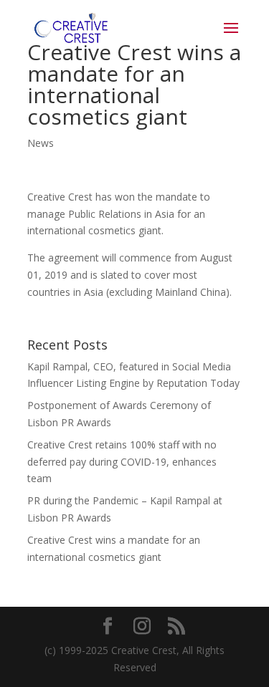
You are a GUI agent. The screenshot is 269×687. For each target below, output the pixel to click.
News (40, 143)
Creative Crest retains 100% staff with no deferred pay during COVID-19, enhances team (122, 462)
